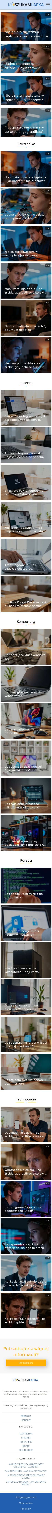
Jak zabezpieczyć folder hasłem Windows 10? (22, 932)
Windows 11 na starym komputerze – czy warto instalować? (22, 970)
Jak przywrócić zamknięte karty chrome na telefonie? (26, 1465)
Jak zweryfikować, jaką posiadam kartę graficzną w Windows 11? (24, 843)
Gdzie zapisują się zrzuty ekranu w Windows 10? (22, 1007)
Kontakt (26, 1420)
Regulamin (26, 1508)
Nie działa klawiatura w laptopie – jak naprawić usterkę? (24, 97)
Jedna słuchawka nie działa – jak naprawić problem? (22, 66)
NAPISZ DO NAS (26, 1363)
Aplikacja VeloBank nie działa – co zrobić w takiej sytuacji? (25, 1283)
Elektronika (26, 144)
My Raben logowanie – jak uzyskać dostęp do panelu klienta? (24, 529)
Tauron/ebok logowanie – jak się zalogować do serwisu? (25, 417)
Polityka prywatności (26, 1497)
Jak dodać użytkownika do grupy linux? (24, 895)
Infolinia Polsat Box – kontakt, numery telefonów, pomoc (26, 604)
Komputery (26, 621)
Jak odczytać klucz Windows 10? (25, 656)
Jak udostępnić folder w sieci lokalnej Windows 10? (26, 1044)
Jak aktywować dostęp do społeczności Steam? (23, 1209)
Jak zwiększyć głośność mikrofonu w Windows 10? (22, 805)
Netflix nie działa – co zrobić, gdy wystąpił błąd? (25, 328)
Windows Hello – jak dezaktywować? (26, 1471)
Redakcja (26, 1416)
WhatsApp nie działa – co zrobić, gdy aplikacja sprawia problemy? (25, 1171)
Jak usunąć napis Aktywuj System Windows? (23, 768)
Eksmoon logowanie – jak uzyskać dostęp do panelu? (24, 455)
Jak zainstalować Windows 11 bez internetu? (25, 1081)
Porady (26, 860)
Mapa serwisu (26, 1503)
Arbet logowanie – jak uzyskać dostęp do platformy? (20, 566)
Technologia (26, 1099)
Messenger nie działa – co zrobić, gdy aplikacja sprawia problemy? (25, 365)
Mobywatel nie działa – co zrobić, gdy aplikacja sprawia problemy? (25, 129)
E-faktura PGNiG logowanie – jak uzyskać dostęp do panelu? (25, 492)
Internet (26, 383)
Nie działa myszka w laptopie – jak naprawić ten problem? (27, 34)
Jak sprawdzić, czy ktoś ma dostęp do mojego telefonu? (25, 1246)
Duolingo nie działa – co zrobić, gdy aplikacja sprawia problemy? (25, 1134)
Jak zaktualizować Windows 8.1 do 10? (24, 731)
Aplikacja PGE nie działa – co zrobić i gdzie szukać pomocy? (25, 1320)
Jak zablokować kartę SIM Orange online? (26, 1476)
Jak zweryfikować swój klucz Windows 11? (25, 694)
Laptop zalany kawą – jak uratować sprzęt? (26, 1483)
